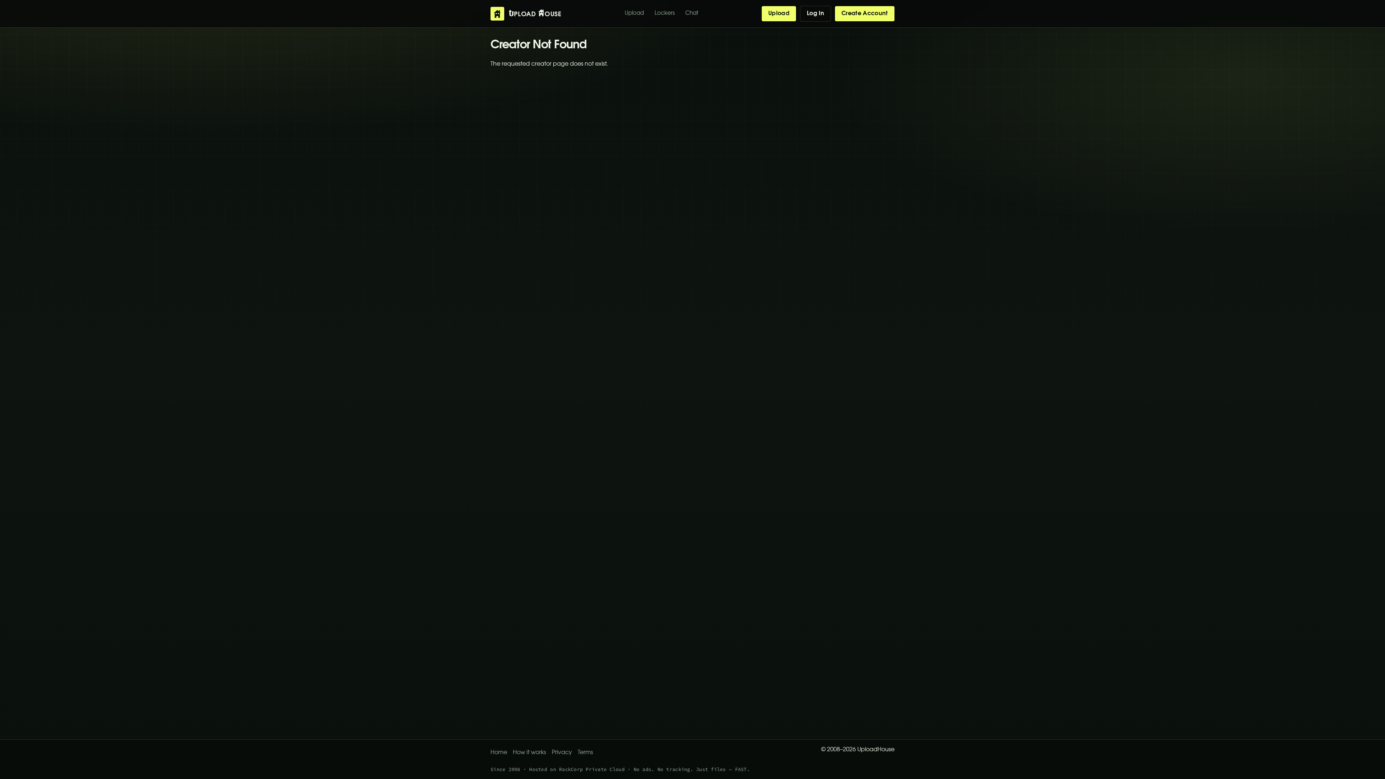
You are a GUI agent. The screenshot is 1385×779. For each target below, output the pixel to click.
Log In (815, 14)
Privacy (562, 753)
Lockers (665, 13)
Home (499, 753)
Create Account (864, 14)
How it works (529, 753)
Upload (634, 13)
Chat (691, 13)
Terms (585, 753)
